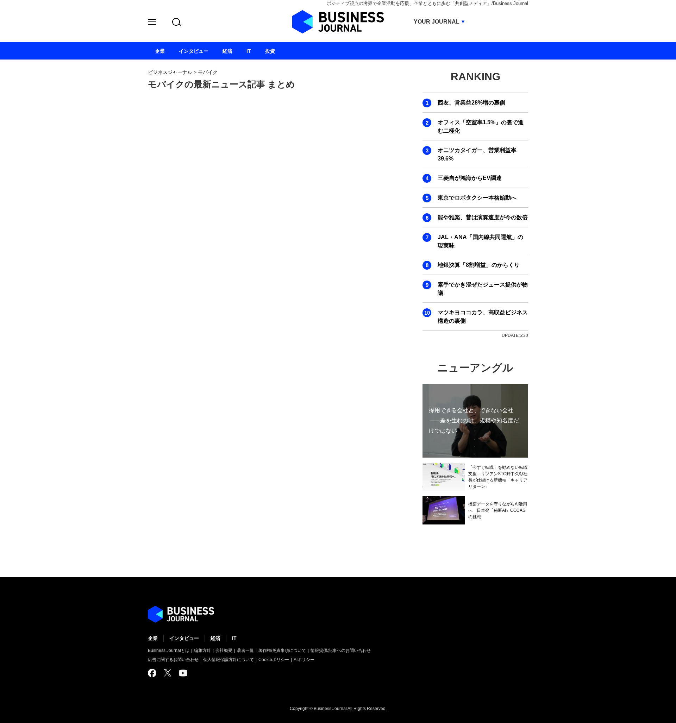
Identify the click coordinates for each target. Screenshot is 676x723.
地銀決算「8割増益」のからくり (479, 265)
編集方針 (202, 650)
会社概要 (223, 650)
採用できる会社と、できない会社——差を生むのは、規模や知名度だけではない (474, 420)
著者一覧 (245, 650)
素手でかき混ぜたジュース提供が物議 (483, 289)
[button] (152, 23)
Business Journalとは (168, 650)
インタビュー (184, 638)
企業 (153, 638)
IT (234, 638)
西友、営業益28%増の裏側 (471, 103)
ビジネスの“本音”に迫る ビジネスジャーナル (181, 614)
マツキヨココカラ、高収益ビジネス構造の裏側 (483, 316)
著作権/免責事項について (282, 650)
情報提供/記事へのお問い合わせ (341, 650)
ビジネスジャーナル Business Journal (338, 21)
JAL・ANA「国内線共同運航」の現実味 (480, 241)
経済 (215, 638)
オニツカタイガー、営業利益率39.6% (477, 154)
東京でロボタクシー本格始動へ (477, 198)
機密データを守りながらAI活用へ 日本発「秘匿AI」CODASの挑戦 (497, 510)
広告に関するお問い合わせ (173, 659)
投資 (270, 51)
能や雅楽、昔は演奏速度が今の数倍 (483, 217)
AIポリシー (304, 659)
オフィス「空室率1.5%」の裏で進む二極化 (481, 126)
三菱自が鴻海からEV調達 (470, 178)
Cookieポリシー (273, 659)
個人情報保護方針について (228, 659)
